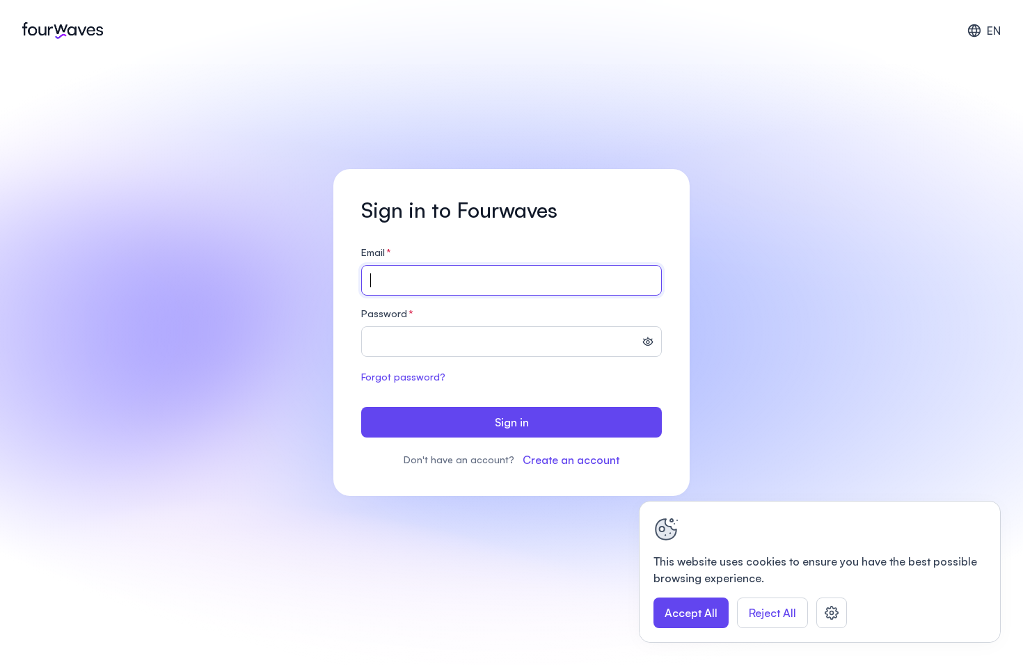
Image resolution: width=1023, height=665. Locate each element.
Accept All (691, 613)
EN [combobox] (994, 31)
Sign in (512, 422)
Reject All (772, 613)
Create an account (571, 460)
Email (376, 252)
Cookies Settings (831, 613)
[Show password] (647, 343)
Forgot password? (403, 377)
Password (387, 313)
